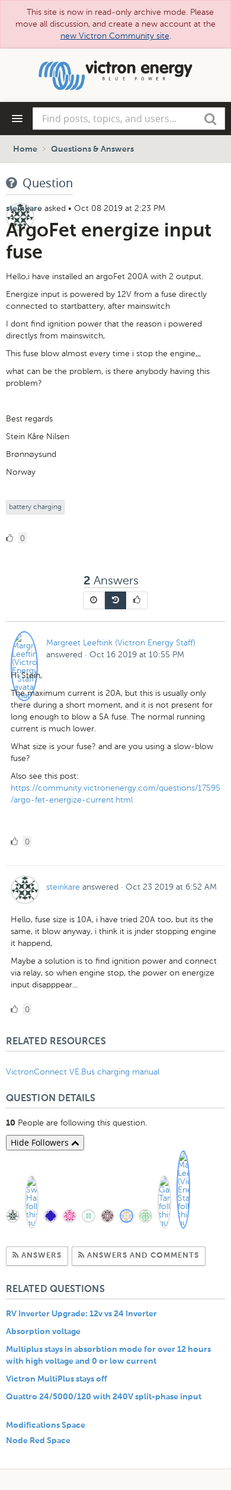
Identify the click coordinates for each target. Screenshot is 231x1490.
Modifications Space (45, 1425)
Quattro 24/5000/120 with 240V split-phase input (103, 1397)
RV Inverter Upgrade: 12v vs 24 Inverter (81, 1314)
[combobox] (129, 118)
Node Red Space (38, 1441)
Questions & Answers (92, 149)
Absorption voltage (43, 1332)
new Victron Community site (114, 36)
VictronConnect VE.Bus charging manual (84, 1072)
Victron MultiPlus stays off (56, 1379)
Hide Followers (41, 1142)
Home (25, 149)
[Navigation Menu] (17, 118)
